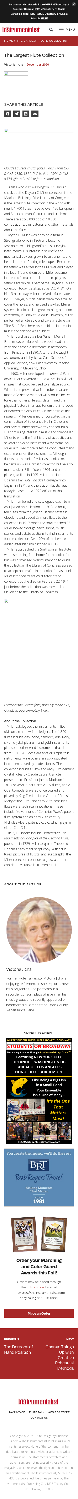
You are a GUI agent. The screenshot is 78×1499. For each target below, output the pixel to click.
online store (35, 1287)
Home (8, 40)
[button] (51, 29)
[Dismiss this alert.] (74, 4)
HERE (49, 4)
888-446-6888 (47, 1298)
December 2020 (38, 64)
